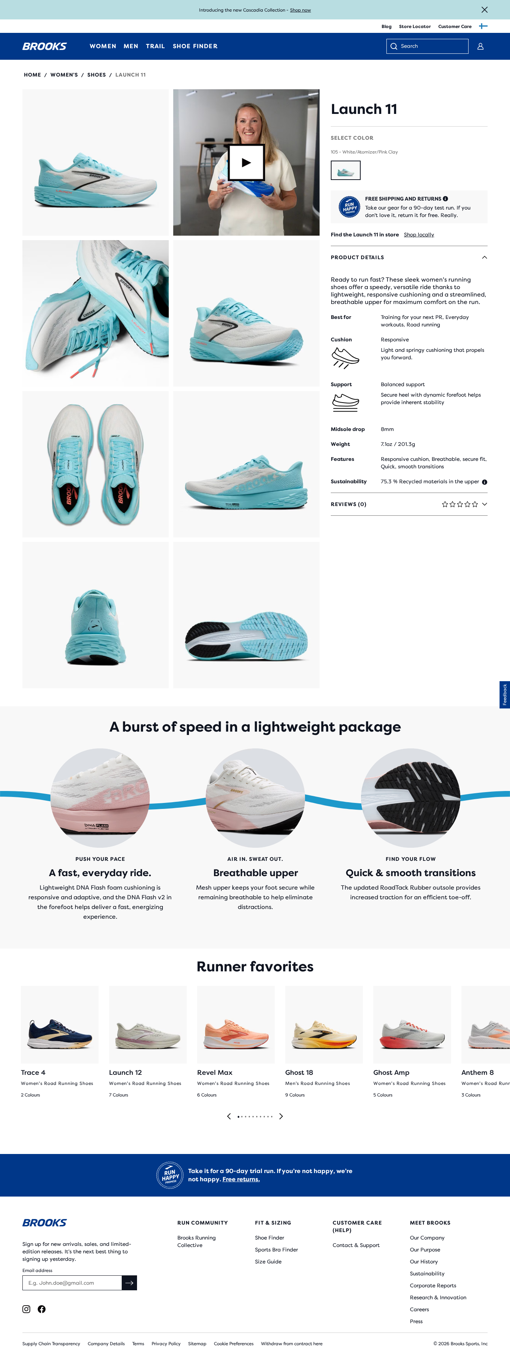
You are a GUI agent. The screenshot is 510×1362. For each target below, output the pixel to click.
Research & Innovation (438, 1297)
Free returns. (241, 1179)
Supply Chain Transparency (51, 1343)
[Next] (281, 1117)
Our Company (427, 1238)
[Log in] (480, 46)
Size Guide (268, 1262)
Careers (419, 1309)
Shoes (96, 75)
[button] (95, 162)
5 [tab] (253, 1117)
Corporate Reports (433, 1285)
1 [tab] (238, 1117)
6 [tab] (256, 1117)
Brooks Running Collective (196, 1241)
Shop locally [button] (419, 235)
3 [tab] (245, 1117)
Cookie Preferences (234, 1343)
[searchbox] (431, 46)
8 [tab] (264, 1117)
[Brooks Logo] (80, 1224)
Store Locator (415, 26)
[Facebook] (42, 1309)
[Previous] (229, 1117)
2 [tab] (241, 1117)
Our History (424, 1262)
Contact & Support (356, 1245)
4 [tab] (249, 1117)
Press (416, 1321)
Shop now (300, 10)
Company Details (106, 1343)
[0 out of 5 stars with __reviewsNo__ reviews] (364, 93)
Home (32, 75)
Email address (37, 1270)
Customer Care (455, 26)
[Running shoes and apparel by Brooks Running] (44, 46)
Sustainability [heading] (349, 481)
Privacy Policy (166, 1343)
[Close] (485, 10)
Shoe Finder (269, 1238)
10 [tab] (271, 1117)
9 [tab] (267, 1117)
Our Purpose (425, 1250)
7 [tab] (260, 1117)
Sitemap (197, 1343)
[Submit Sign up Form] (129, 1282)
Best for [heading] (341, 317)
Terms (138, 1343)
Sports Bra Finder (276, 1250)
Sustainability (427, 1273)
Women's (64, 75)
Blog (387, 26)
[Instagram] (26, 1309)
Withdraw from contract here (292, 1343)
